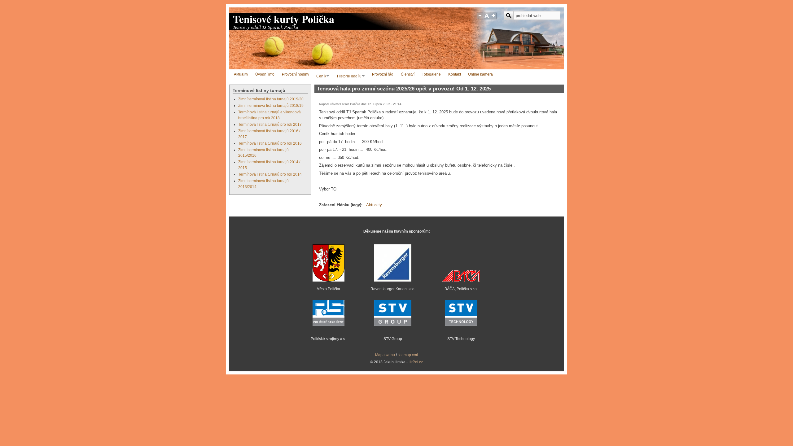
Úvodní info (264, 74)
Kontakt (454, 74)
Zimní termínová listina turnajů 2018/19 (271, 105)
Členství (407, 74)
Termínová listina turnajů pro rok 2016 (270, 143)
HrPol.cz (416, 362)
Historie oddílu (348, 76)
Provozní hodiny (295, 74)
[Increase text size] (493, 18)
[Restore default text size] (487, 18)
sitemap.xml (408, 355)
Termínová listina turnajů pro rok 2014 (270, 174)
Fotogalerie (431, 74)
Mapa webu (385, 355)
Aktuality (241, 74)
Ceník (320, 76)
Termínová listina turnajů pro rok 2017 (270, 124)
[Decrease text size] (479, 18)
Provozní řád (382, 74)
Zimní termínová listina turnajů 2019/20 (271, 99)
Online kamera (480, 74)
